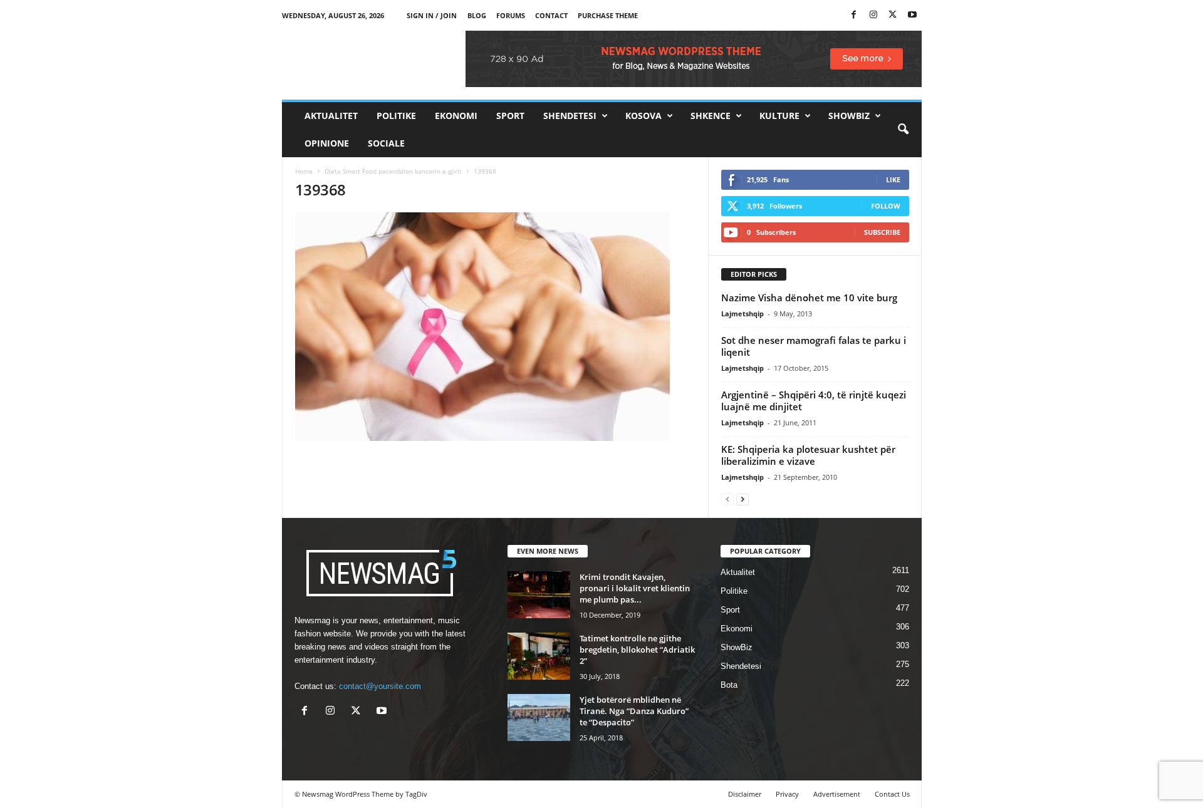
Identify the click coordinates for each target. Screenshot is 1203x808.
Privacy (787, 794)
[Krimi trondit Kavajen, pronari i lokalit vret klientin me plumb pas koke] (539, 594)
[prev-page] (727, 498)
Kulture (779, 116)
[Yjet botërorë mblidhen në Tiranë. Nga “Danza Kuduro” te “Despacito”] (539, 717)
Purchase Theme (608, 15)
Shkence (710, 116)
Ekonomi (456, 116)
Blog (476, 15)
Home (304, 171)
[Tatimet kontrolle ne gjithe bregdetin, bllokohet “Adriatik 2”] (539, 656)
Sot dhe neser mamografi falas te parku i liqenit (813, 346)
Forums (510, 15)
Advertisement (836, 794)
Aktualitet (331, 116)
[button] (903, 129)
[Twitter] (892, 15)
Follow (885, 205)
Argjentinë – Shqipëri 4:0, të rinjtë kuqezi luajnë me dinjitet (813, 400)
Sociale (386, 143)
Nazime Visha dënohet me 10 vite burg (809, 297)
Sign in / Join (432, 15)
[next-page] (742, 498)
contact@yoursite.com (380, 686)
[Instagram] (873, 15)
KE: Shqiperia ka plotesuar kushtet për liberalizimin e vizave (808, 455)
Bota (729, 685)
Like (893, 179)
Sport (510, 116)
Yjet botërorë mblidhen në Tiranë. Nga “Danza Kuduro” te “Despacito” (634, 711)
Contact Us (892, 794)
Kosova (643, 116)
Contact (551, 15)
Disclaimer (744, 794)
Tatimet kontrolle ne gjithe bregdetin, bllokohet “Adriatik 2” (637, 649)
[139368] (495, 326)
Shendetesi (569, 116)
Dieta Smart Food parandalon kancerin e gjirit (393, 171)
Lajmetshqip (742, 313)
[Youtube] (912, 15)
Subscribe (882, 232)
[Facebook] (854, 15)
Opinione (327, 143)
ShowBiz (849, 116)
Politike (396, 116)
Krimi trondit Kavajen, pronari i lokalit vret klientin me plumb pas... (635, 588)
